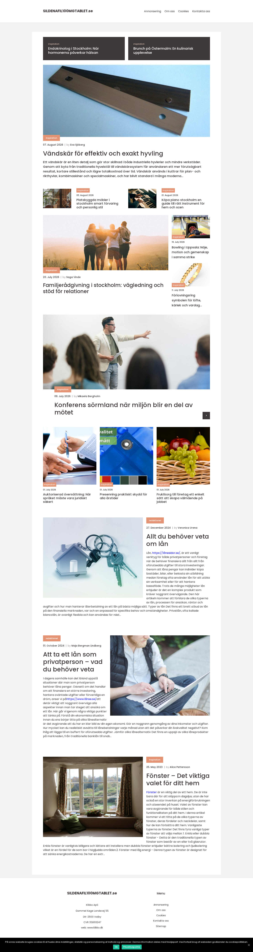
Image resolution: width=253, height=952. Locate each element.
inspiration (53, 43)
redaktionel (155, 520)
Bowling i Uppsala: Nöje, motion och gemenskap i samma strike (190, 252)
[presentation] (206, 415)
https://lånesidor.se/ (166, 553)
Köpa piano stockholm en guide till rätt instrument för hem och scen (183, 203)
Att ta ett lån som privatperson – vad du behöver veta (73, 662)
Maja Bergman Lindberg (86, 645)
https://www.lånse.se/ (81, 699)
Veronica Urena (187, 528)
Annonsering (152, 11)
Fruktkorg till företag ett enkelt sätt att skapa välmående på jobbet (180, 498)
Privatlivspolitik (131, 946)
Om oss (170, 11)
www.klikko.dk (95, 927)
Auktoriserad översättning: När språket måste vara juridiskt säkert (67, 498)
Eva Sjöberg (77, 145)
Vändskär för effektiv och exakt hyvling (103, 153)
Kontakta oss (201, 11)
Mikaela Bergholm (89, 396)
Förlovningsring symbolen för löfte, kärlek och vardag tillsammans (186, 300)
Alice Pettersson (180, 767)
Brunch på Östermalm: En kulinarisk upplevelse (163, 50)
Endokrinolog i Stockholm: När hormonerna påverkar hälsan (73, 50)
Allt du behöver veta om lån (177, 540)
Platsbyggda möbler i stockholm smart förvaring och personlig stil (97, 203)
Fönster (151, 792)
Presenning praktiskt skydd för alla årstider (123, 496)
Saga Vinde (73, 277)
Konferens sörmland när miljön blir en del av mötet (123, 408)
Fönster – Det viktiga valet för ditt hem (178, 779)
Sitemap (161, 926)
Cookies (183, 11)
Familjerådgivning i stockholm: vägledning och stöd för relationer (103, 288)
